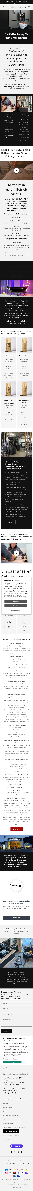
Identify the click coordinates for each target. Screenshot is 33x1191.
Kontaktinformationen (11, 1184)
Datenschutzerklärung (19, 596)
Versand (21, 1182)
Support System (7, 1139)
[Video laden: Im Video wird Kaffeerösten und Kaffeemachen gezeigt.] (16, 170)
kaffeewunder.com (10, 1179)
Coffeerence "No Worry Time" (24, 139)
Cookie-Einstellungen (17, 1187)
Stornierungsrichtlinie (23, 1184)
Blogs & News (7, 1111)
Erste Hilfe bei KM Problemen (11, 1135)
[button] (3, 7)
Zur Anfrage (16, 276)
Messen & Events (7, 1107)
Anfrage (14, 745)
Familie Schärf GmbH (15, 801)
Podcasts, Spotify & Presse (10, 1115)
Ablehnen (15, 605)
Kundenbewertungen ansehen (12, 1062)
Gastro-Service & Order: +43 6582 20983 (14, 1127)
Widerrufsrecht (27, 1179)
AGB (17, 1182)
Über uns (5, 1103)
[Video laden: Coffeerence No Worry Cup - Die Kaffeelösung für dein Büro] (16, 553)
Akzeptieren (16, 601)
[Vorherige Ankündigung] (3, 2)
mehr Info (10, 522)
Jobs (4, 1119)
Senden (6, 1031)
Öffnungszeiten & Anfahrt (10, 1123)
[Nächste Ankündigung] (30, 2)
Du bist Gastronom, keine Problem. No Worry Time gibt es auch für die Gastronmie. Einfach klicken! (17, 931)
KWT (24, 627)
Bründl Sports (8, 627)
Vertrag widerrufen (11, 1131)
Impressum (27, 1182)
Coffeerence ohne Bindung (9, 137)
